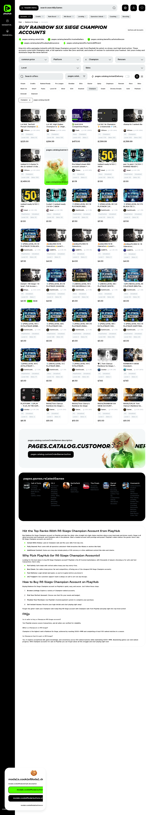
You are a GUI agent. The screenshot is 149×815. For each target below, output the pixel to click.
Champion (92, 88)
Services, (54, 503)
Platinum (138, 88)
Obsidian (71, 83)
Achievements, (135, 485)
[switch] (127, 76)
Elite (81, 83)
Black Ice (24, 88)
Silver (63, 88)
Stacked (81, 88)
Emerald (23, 94)
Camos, (34, 495)
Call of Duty (36, 483)
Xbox (131, 83)
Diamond (34, 94)
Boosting (126, 16)
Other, (53, 495)
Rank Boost (53, 16)
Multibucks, (95, 487)
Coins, (132, 515)
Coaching (114, 16)
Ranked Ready (45, 83)
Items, (33, 493)
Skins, (58, 495)
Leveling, (34, 487)
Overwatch (135, 483)
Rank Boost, (35, 491)
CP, (39, 489)
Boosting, (74, 490)
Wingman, (54, 491)
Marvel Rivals (113, 484)
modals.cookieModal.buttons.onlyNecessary (34, 798)
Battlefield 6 (75, 484)
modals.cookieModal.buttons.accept (34, 790)
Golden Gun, (134, 501)
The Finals (95, 483)
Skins (139, 83)
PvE (136, 515)
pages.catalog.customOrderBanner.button (51, 454)
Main (20, 22)
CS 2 (53, 483)
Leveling (82, 16)
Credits (40, 16)
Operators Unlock (98, 16)
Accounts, (34, 489)
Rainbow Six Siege (31, 22)
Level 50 (53, 88)
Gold (128, 88)
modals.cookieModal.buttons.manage (34, 805)
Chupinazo (109, 83)
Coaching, (34, 485)
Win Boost (69, 16)
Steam (23, 83)
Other (39, 495)
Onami (103, 88)
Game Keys (75, 492)
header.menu (30, 8)
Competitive (55, 505)
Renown (121, 83)
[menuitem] (32, 499)
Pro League (59, 83)
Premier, (54, 497)
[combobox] (33, 59)
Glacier (89, 83)
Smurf (34, 88)
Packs (43, 88)
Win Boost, (114, 501)
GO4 (71, 88)
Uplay (99, 83)
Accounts (25, 16)
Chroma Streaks (116, 88)
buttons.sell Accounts (135, 30)
